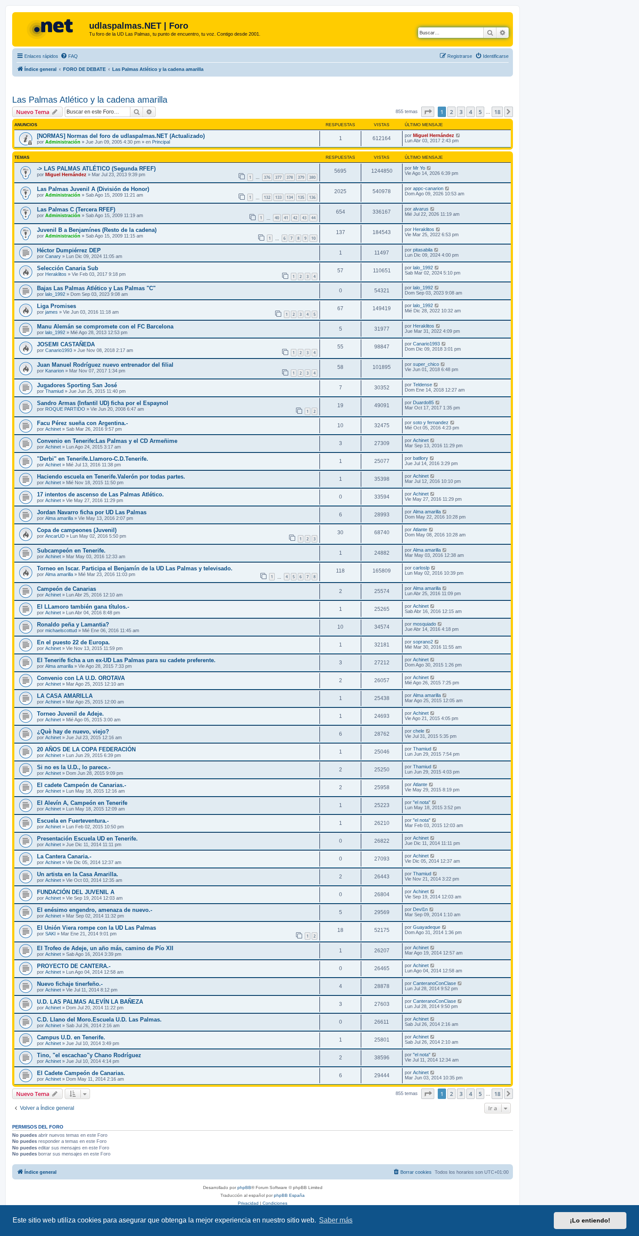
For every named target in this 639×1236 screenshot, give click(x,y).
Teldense (422, 384)
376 (267, 177)
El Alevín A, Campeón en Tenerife (82, 803)
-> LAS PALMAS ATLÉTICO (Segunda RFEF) (96, 168)
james (51, 312)
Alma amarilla (59, 518)
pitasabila (423, 249)
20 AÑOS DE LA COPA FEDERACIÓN (86, 749)
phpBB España (289, 1195)
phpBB (244, 1187)
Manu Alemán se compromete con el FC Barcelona (105, 326)
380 (312, 177)
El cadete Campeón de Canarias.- (81, 785)
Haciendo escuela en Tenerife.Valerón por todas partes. (111, 476)
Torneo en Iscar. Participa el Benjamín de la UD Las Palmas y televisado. (135, 568)
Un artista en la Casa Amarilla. (77, 874)
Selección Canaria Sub (67, 268)
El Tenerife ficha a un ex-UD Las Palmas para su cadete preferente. (126, 660)
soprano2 (423, 641)
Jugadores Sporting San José (77, 385)
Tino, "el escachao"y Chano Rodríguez (89, 1055)
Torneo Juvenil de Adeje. (70, 713)
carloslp (421, 567)
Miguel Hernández (433, 135)
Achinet (53, 429)
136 (312, 197)
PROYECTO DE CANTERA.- (73, 966)
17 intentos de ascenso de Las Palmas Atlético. (100, 494)
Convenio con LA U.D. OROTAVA (81, 678)
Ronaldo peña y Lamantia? (73, 624)
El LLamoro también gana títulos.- (83, 606)
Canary (53, 256)
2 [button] (451, 112)
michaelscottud (61, 630)
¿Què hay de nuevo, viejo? (73, 731)
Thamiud (54, 391)
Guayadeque (426, 927)
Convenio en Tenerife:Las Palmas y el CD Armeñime (107, 441)
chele (418, 731)
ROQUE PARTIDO (65, 409)
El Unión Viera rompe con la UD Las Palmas (96, 927)
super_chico (426, 364)
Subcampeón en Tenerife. (71, 550)
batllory (420, 458)
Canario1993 (58, 350)
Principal (161, 141)
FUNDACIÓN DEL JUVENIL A (75, 892)
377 (278, 177)
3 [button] (461, 112)
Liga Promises (56, 306)
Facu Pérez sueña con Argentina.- (82, 423)
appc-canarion (428, 188)
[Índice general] (51, 28)
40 (277, 218)
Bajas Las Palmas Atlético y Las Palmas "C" (96, 288)
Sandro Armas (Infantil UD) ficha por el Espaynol (102, 403)
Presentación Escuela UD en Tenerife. (87, 838)
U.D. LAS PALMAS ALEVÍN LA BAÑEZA (90, 1001)
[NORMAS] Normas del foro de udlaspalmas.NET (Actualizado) (121, 136)
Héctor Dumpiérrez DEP (69, 250)
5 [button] (480, 112)
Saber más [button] (336, 1220)
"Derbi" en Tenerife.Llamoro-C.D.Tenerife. (92, 459)
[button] (427, 112)
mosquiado (424, 623)
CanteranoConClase (434, 983)
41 (286, 218)
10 (313, 238)
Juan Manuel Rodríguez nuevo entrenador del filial (105, 365)
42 (295, 218)
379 (301, 177)
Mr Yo (419, 168)
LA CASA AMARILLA (65, 696)
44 (313, 218)
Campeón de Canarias (66, 589)
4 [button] (470, 112)
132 (267, 197)
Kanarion (54, 370)
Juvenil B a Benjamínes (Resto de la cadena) (96, 230)
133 (278, 197)
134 (289, 197)
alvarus (421, 208)
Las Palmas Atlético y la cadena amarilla (89, 99)
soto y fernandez (431, 422)
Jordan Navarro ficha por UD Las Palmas (91, 512)
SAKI (50, 933)
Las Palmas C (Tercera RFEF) (76, 209)
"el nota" (421, 802)
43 (304, 218)
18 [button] (497, 112)
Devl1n (420, 909)
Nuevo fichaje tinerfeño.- (70, 984)
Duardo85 (423, 402)
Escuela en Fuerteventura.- (73, 820)
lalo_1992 (423, 267)
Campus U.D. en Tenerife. (71, 1037)
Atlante (420, 529)
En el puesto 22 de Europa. (73, 642)
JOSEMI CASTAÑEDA (66, 344)
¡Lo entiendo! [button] (590, 1220)
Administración (62, 141)
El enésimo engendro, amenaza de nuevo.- (94, 910)
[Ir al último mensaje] (458, 135)
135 (301, 197)
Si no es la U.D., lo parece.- (73, 767)
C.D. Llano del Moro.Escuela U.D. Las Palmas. (99, 1019)
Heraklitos (423, 229)
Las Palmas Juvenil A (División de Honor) (93, 189)
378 (289, 177)
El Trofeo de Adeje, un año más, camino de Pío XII (105, 948)
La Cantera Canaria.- (64, 856)
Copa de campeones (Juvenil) (76, 530)
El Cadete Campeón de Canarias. (81, 1073)
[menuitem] (69, 56)
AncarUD (55, 536)
